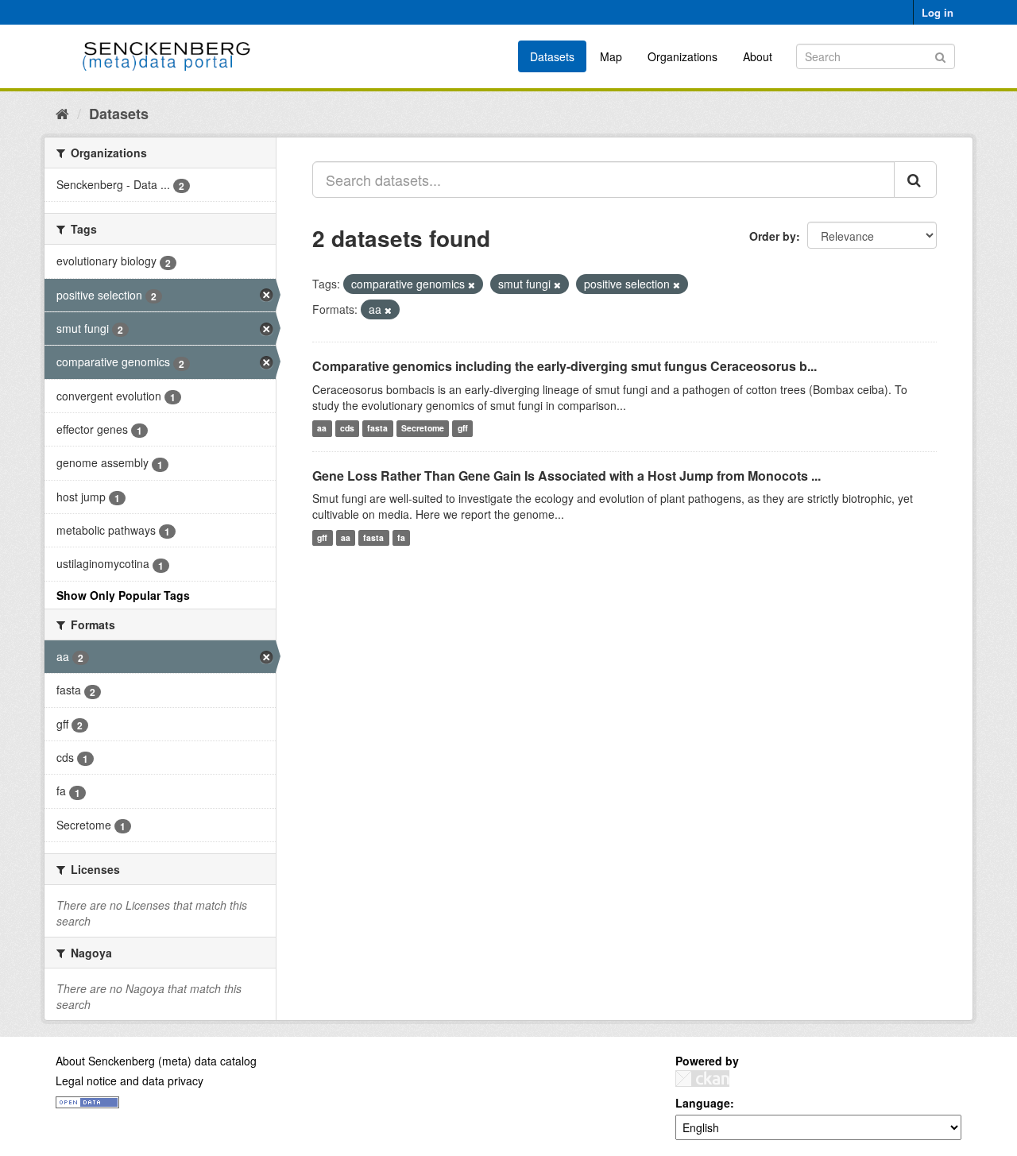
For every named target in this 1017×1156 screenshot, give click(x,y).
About (757, 56)
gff (463, 429)
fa (401, 537)
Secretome (422, 429)
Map (611, 56)
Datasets (552, 56)
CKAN (702, 1078)
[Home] (62, 112)
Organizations (682, 56)
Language (702, 1103)
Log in (937, 12)
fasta (377, 429)
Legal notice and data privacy (129, 1080)
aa (322, 429)
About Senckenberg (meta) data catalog (156, 1061)
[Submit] (940, 55)
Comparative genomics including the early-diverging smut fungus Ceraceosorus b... (564, 366)
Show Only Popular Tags (123, 595)
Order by (772, 236)
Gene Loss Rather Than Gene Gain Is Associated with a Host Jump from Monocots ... (566, 475)
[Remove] (471, 284)
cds (347, 429)
